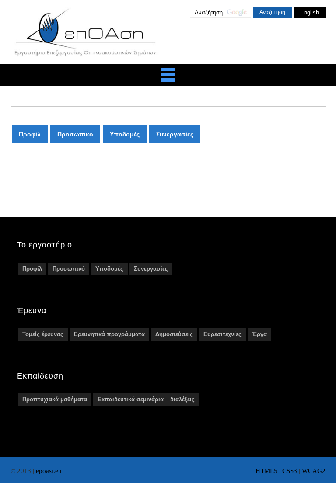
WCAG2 (314, 470)
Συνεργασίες (174, 134)
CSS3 (289, 470)
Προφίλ (30, 134)
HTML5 (266, 470)
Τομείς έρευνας (42, 334)
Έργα (259, 334)
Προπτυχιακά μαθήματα (54, 399)
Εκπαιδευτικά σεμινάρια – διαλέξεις (146, 399)
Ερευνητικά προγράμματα (109, 334)
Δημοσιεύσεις (174, 334)
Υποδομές (125, 134)
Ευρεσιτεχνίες (222, 334)
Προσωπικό (75, 134)
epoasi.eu (49, 470)
